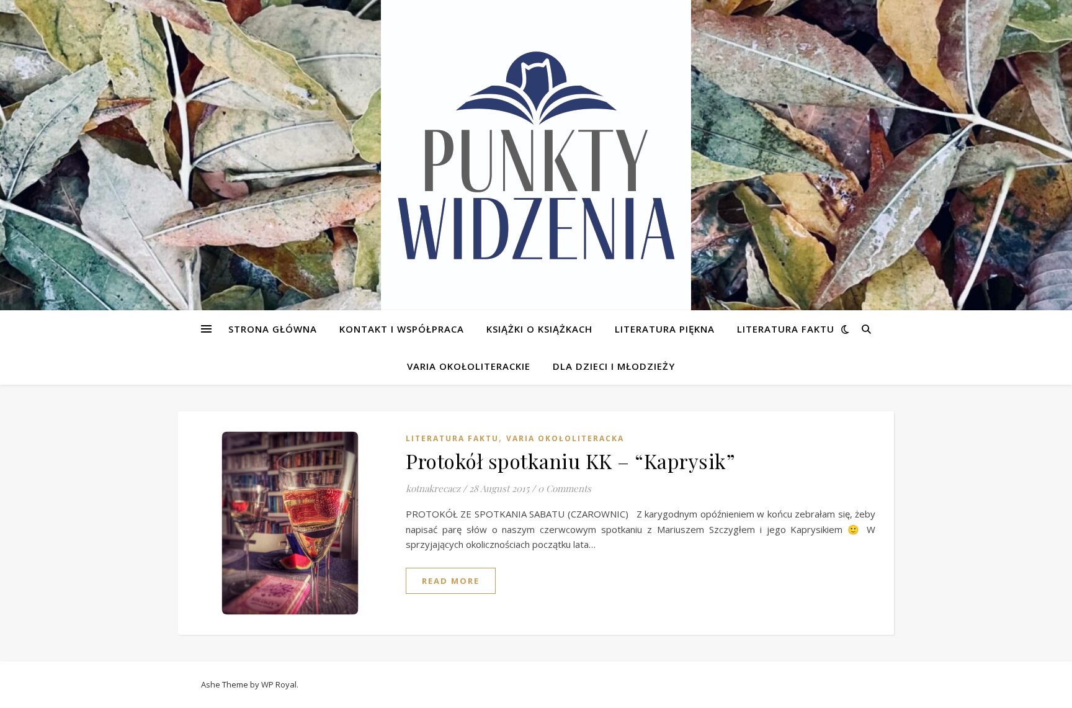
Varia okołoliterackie (468, 366)
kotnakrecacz (433, 488)
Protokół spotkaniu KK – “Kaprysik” (570, 460)
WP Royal (279, 684)
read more (451, 580)
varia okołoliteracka (565, 438)
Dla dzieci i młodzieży (614, 366)
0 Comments (564, 488)
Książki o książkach (539, 329)
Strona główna (272, 329)
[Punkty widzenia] (536, 155)
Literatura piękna (665, 329)
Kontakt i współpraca (401, 329)
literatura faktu (452, 438)
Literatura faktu (785, 329)
